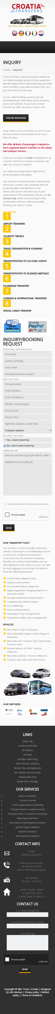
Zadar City (27, 741)
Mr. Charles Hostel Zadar (27, 772)
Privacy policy (32, 992)
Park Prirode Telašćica (27, 763)
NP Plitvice (27, 750)
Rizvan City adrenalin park (27, 767)
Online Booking (16, 117)
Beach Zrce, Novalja (27, 781)
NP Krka (27, 754)
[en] (14, 33)
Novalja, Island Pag (28, 759)
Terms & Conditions (31, 995)
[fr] (28, 33)
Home (6, 69)
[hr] (41, 33)
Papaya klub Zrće (28, 776)
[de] (21, 33)
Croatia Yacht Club (27, 745)
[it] (34, 33)
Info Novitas (15, 992)
